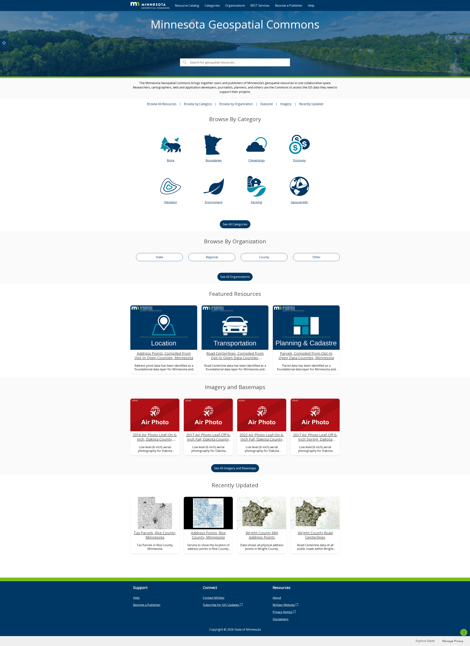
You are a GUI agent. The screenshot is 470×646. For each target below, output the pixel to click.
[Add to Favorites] (4, 43)
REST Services (260, 5)
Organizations (235, 5)
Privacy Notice (283, 612)
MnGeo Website (284, 605)
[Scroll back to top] (463, 632)
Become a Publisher (288, 5)
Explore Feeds (425, 641)
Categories (212, 5)
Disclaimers (280, 619)
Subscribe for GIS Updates (221, 605)
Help (311, 5)
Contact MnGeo (213, 598)
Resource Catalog (187, 5)
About (277, 598)
